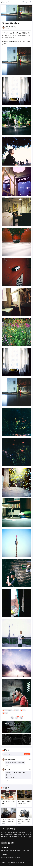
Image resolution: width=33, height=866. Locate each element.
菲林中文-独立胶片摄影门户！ (18, 862)
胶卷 (17, 710)
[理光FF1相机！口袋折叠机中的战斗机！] (24, 795)
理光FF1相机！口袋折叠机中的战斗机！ (24, 802)
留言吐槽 (17, 857)
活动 (14, 851)
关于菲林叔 (4, 857)
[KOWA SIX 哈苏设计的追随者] (8, 795)
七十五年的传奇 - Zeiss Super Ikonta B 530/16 (8, 820)
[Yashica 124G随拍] (16, 61)
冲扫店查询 (11, 857)
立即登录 (27, 754)
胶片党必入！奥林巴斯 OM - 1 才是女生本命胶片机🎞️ (24, 820)
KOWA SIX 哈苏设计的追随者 (8, 802)
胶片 (24, 710)
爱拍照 (3, 851)
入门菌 (23, 851)
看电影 (19, 851)
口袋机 (11, 851)
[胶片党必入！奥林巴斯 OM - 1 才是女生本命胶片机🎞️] (24, 813)
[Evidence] (16, 739)
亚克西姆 (7, 769)
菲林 (6, 713)
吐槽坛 (28, 851)
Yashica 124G (6, 33)
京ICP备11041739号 (5, 864)
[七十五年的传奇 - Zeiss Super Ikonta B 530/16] (8, 813)
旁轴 (7, 851)
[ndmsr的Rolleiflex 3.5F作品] (16, 727)
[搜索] (23, 2)
